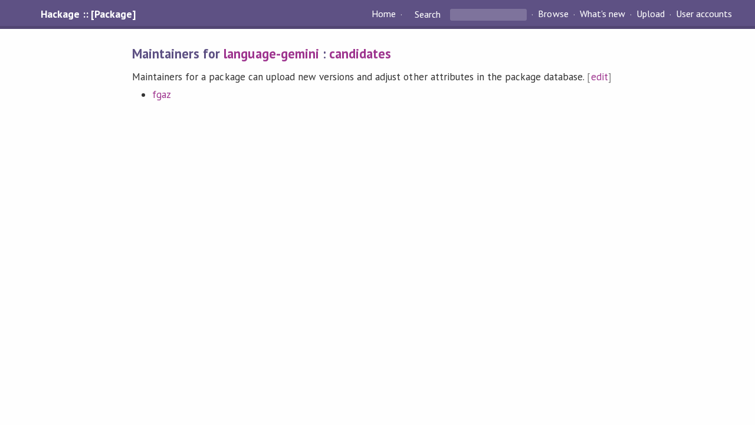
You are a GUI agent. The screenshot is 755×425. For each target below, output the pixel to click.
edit (599, 76)
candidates (360, 53)
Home (384, 14)
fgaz (161, 94)
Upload (650, 14)
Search (428, 14)
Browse (553, 14)
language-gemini (271, 53)
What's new (602, 14)
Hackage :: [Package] (88, 14)
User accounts (704, 14)
